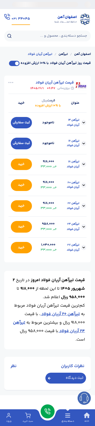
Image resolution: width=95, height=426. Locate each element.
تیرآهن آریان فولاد (40, 54)
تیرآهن (63, 54)
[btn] (84, 398)
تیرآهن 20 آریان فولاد (60, 314)
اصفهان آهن (82, 54)
